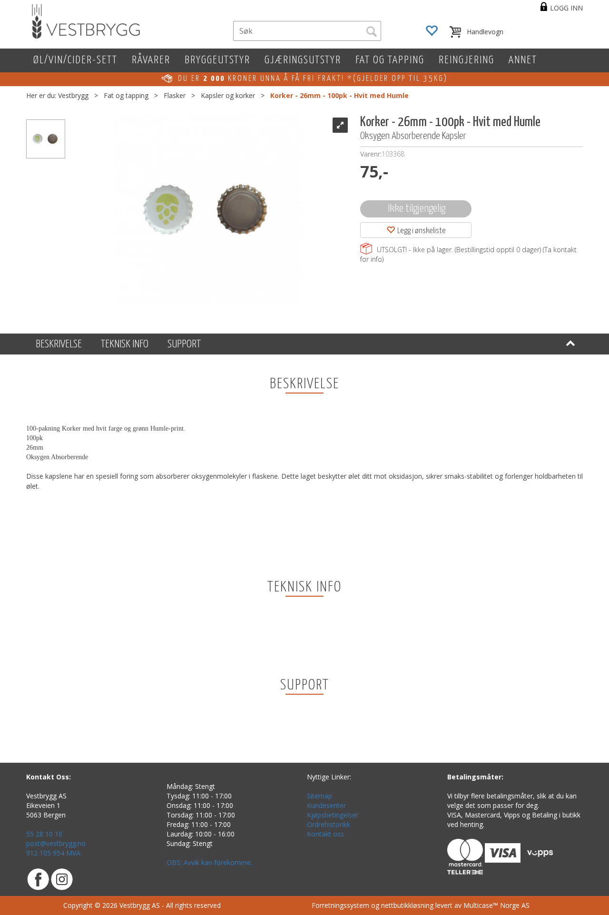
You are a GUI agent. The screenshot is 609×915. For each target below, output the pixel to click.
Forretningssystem (340, 905)
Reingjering (466, 60)
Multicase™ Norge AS (496, 905)
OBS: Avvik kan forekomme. (209, 862)
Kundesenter (326, 805)
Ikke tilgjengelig (416, 208)
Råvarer (151, 60)
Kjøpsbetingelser (332, 814)
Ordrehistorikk (328, 824)
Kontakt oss (325, 833)
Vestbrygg (73, 95)
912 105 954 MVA (53, 852)
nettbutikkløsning (407, 905)
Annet (523, 60)
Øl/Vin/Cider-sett (75, 60)
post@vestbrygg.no (56, 843)
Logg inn (566, 7)
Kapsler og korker (228, 95)
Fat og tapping (389, 60)
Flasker (175, 95)
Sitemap (319, 795)
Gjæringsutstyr (303, 60)
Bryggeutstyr (217, 60)
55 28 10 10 (44, 833)
